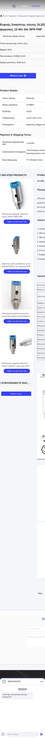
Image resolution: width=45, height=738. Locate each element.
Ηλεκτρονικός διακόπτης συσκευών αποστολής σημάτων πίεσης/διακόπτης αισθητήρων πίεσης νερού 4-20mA (17, 316)
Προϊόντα (36, 6)
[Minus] (41, 681)
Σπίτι (24, 6)
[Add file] (3, 734)
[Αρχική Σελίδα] (10, 6)
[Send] (42, 734)
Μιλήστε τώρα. (16, 76)
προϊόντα (12, 16)
